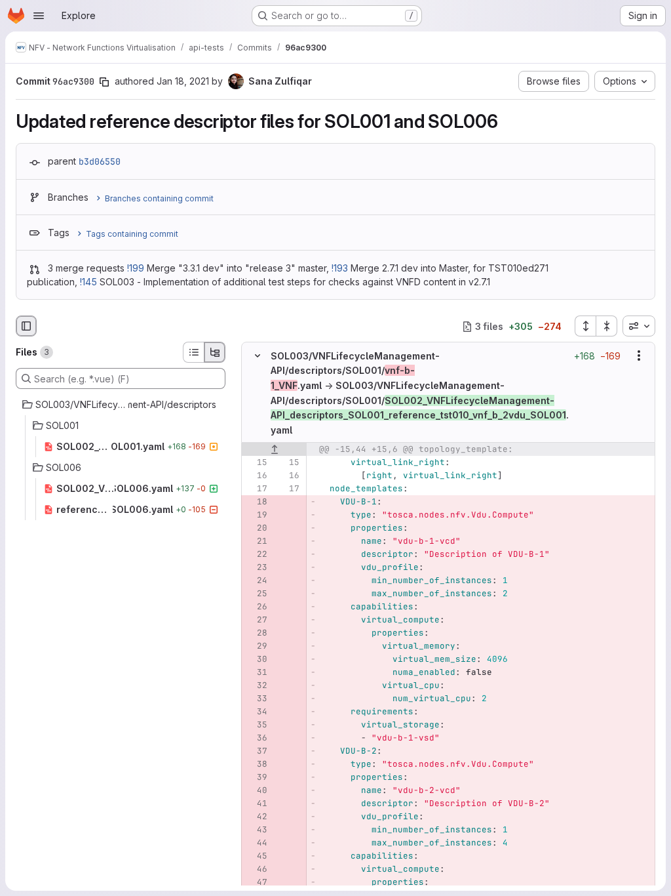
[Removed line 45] (256, 856)
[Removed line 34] (256, 711)
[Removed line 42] (256, 816)
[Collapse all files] (606, 326)
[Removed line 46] (256, 869)
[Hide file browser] (26, 326)
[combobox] (639, 326)
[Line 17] (256, 488)
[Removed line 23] (256, 567)
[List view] (193, 352)
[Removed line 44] (256, 842)
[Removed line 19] (256, 514)
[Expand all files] (585, 326)
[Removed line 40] (256, 790)
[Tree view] (214, 352)
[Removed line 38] (256, 764)
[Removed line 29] (256, 646)
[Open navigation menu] (38, 15)
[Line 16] (256, 475)
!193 (340, 268)
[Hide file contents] (257, 356)
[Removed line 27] (256, 619)
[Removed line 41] (256, 803)
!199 (135, 268)
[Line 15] (256, 462)
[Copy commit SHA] (104, 82)
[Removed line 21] (256, 541)
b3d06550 (100, 161)
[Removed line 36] (256, 737)
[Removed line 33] (256, 698)
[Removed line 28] (256, 633)
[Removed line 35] (256, 724)
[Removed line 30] (256, 659)
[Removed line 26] (256, 606)
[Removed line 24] (256, 580)
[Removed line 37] (256, 751)
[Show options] (639, 356)
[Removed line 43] (256, 829)
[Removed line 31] (256, 672)
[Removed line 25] (256, 593)
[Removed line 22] (256, 554)
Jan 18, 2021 (183, 81)
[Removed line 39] (256, 777)
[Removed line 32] (256, 685)
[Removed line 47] (256, 882)
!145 (88, 281)
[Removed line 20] (256, 528)
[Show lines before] (274, 449)
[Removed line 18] (256, 501)
